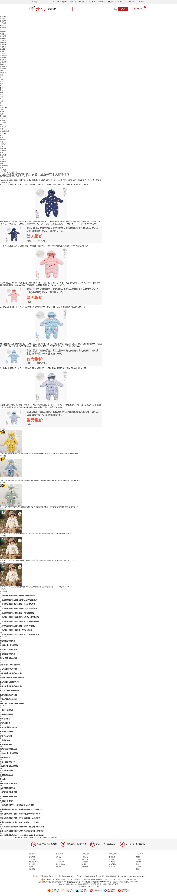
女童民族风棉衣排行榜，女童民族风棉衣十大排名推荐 (20, 822)
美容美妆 (3, 38)
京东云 (97, 886)
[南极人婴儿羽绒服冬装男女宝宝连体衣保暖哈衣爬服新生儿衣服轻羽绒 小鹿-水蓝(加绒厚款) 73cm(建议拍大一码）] (51, 325)
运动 (1, 96)
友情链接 (87, 876)
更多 (1, 29)
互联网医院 (3, 66)
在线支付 (85, 859)
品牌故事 (3, 27)
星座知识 (3, 60)
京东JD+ (138, 869)
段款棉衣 (3, 779)
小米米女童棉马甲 (6, 710)
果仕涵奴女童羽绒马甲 (8, 649)
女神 (1, 92)
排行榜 (48, 837)
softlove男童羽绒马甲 (8, 796)
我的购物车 (140, 9)
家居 (1, 101)
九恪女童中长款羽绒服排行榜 (11, 686)
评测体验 (3, 32)
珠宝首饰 (3, 159)
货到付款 (85, 857)
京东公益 (123, 876)
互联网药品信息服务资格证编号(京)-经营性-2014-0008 (97, 879)
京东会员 (92, 2)
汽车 (1, 99)
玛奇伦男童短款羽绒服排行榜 (11, 673)
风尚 (1, 83)
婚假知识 (3, 62)
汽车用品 (3, 144)
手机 (1, 79)
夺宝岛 (138, 857)
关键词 (26, 837)
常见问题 (3, 23)
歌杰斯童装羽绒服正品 (8, 749)
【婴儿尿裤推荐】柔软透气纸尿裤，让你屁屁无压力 (19, 634)
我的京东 (81, 2)
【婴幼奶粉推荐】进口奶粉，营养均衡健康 (16, 630)
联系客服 (32, 869)
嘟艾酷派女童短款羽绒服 (9, 766)
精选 (1, 75)
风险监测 (109, 876)
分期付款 (85, 862)
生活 (1, 81)
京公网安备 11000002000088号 (54, 879)
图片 (22, 837)
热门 (1, 77)
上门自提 (58, 857)
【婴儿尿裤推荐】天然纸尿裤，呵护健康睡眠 (17, 613)
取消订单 (112, 866)
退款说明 (112, 862)
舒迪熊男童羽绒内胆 (7, 654)
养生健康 (3, 45)
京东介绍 (3, 170)
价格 (44, 837)
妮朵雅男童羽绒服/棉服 (8, 783)
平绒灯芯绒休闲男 (6, 801)
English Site (132, 876)
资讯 (1, 71)
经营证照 (115, 884)
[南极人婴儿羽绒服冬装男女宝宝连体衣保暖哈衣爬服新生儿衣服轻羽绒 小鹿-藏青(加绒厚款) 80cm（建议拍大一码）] (51, 202)
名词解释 (3, 21)
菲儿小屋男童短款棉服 (8, 658)
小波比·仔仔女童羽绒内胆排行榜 (12, 678)
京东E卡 (138, 864)
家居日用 (3, 127)
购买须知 (3, 25)
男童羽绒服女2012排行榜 (9, 682)
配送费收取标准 (61, 864)
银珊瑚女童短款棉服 (7, 788)
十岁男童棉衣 (5, 740)
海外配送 (58, 866)
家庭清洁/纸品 (4, 131)
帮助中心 (3, 34)
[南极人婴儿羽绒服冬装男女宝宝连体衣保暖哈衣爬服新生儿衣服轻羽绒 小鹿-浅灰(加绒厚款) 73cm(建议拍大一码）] (51, 386)
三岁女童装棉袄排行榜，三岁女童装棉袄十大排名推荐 (20, 818)
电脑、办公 (3, 118)
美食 (1, 90)
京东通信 (139, 866)
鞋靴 (1, 153)
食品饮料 (3, 148)
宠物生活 (3, 116)
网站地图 (54, 837)
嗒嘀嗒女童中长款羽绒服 (9, 645)
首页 (8, 172)
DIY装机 (138, 859)
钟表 (1, 157)
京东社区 (101, 876)
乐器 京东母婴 (4, 107)
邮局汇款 (85, 864)
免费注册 (65, 2)
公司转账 (85, 866)
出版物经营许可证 (74, 882)
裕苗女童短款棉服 (6, 732)
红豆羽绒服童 (5, 723)
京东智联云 (16, 837)
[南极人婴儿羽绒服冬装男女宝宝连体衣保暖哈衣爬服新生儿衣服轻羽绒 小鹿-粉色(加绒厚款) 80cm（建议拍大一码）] (51, 264)
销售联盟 (94, 876)
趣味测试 (3, 73)
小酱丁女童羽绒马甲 (7, 762)
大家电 (31, 866)
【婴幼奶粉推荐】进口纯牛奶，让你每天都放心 (17, 626)
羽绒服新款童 (5, 757)
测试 (1, 168)
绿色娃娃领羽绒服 (6, 714)
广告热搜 (40, 837)
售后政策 (112, 857)
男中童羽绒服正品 (6, 775)
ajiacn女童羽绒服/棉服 (8, 727)
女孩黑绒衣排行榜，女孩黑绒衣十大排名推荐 (17, 805)
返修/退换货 (113, 864)
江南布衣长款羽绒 (6, 770)
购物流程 (32, 857)
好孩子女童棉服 (6, 736)
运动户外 (3, 53)
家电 (1, 103)
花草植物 (3, 64)
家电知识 (3, 36)
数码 (1, 88)
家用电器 (3, 112)
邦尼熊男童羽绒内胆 (7, 641)
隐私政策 (116, 876)
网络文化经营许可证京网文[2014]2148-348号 (96, 882)
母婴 (1, 142)
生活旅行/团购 (33, 862)
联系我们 (43, 876)
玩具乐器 (3, 150)
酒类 (1, 135)
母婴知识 (3, 47)
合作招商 (57, 876)
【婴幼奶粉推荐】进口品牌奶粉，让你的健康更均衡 (19, 617)
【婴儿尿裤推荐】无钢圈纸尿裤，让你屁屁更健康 (18, 600)
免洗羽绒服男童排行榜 (8, 695)
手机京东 (111, 2)
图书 (1, 163)
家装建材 (3, 133)
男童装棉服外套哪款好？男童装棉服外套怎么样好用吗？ (21, 809)
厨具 (1, 114)
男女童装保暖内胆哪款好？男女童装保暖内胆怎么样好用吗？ (23, 827)
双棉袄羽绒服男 (6, 745)
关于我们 (35, 876)
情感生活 (3, 58)
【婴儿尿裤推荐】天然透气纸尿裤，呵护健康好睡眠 (19, 621)
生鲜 (1, 146)
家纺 (1, 125)
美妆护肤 (3, 140)
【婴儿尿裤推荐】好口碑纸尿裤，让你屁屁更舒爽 (18, 608)
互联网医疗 (3, 68)
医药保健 (3, 155)
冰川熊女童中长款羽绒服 (9, 753)
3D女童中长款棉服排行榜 (9, 691)
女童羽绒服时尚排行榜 (8, 669)
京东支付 (90, 886)
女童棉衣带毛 (5, 719)
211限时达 (59, 859)
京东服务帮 (3, 55)
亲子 (1, 86)
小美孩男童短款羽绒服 (8, 792)
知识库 (31, 837)
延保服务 (139, 862)
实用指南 (3, 17)
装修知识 (3, 42)
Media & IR (141, 876)
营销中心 (72, 876)
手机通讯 (3, 161)
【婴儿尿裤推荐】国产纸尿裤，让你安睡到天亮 (17, 604)
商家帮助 (65, 876)
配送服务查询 (60, 862)
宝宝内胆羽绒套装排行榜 (9, 699)
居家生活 (3, 40)
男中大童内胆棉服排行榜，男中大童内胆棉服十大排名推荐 (22, 831)
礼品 (1, 137)
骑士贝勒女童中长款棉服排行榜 (12, 703)
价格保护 (112, 859)
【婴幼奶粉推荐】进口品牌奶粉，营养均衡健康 (17, 595)
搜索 (123, 9)
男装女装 (3, 49)
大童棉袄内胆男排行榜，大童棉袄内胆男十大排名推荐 (20, 814)
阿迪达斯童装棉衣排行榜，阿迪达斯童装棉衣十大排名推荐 (22, 835)
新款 (34, 837)
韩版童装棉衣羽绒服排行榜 (10, 665)
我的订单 (73, 2)
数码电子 (3, 51)
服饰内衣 (3, 120)
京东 (45, 9)
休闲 (1, 105)
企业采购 (100, 2)
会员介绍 (32, 859)
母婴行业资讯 (4, 166)
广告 (1, 109)
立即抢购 (3, 456)
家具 (1, 129)
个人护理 (3, 122)
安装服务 (3, 19)
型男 (1, 94)
